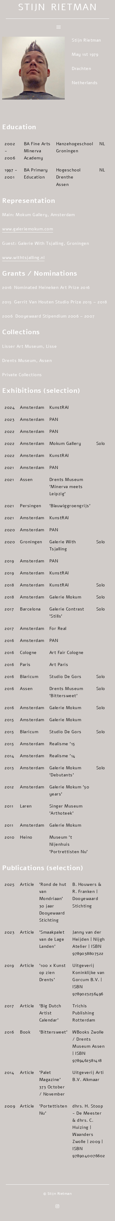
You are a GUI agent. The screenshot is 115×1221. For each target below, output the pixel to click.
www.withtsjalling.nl (23, 257)
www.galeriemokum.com (27, 229)
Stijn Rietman (57, 7)
